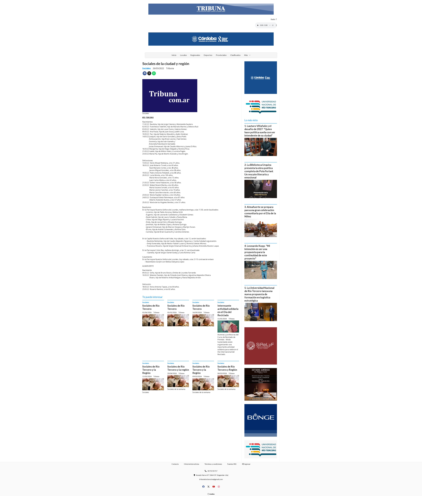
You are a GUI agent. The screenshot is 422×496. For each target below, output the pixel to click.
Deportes (208, 55)
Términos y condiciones (213, 464)
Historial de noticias (191, 464)
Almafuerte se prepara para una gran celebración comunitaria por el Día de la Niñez (260, 211)
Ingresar (247, 464)
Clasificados (235, 55)
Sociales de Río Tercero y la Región (151, 369)
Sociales (146, 68)
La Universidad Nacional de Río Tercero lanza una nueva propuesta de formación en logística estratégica (259, 294)
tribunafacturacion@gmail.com (211, 479)
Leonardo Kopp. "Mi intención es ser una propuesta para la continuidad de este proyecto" (257, 252)
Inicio (174, 55)
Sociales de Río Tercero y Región (227, 368)
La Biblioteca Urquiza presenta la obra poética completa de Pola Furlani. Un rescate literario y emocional (259, 171)
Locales (183, 55)
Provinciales (221, 55)
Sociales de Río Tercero (151, 307)
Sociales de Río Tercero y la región (178, 368)
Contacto (175, 464)
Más (246, 55)
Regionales (195, 55)
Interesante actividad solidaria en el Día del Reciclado (227, 310)
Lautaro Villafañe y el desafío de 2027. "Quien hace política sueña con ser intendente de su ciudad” (259, 130)
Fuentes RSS (231, 464)
